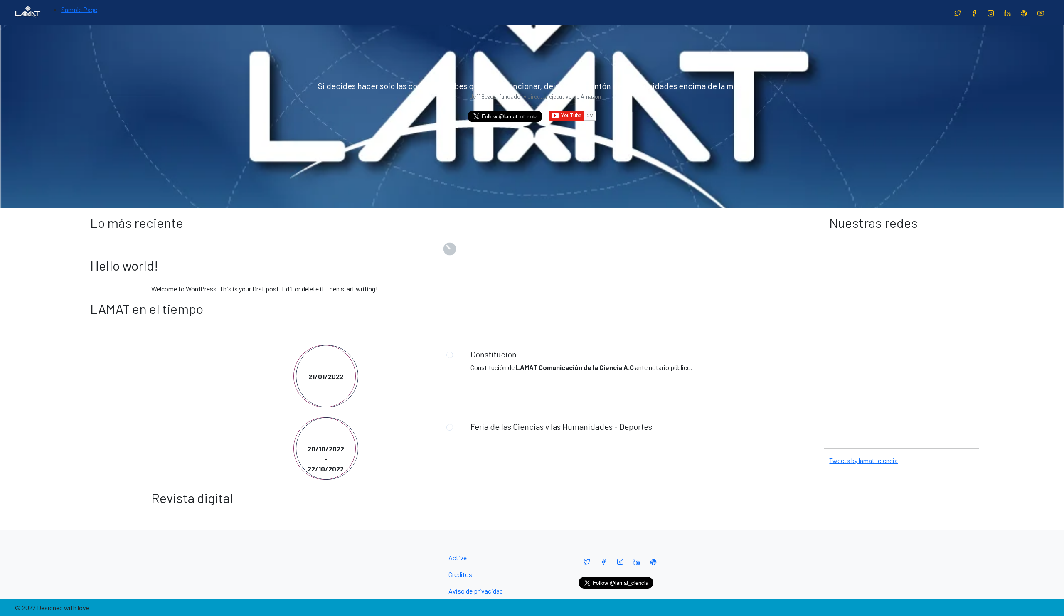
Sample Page (79, 9)
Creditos (460, 574)
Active (457, 558)
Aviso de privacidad (475, 591)
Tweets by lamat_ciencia (863, 460)
